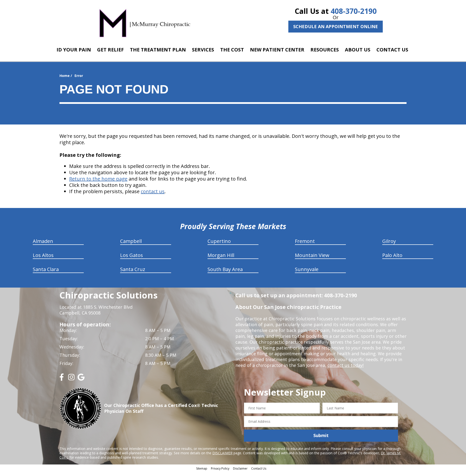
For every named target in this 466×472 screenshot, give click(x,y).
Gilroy (389, 241)
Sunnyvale (306, 269)
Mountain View (312, 255)
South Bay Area (225, 269)
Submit (321, 435)
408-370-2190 (354, 11)
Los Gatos (131, 255)
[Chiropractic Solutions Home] (145, 22)
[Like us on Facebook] (61, 379)
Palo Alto (392, 255)
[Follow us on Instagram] (71, 379)
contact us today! (345, 365)
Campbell (131, 241)
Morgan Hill (221, 255)
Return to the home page (98, 178)
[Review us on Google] (81, 379)
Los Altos (43, 255)
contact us (153, 191)
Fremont (305, 241)
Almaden (43, 241)
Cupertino (219, 241)
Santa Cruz (132, 269)
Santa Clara (46, 269)
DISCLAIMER (222, 453)
